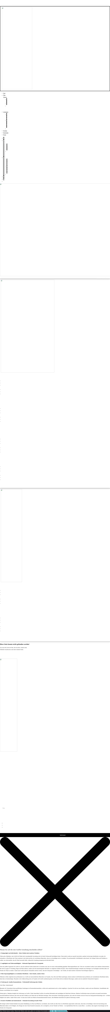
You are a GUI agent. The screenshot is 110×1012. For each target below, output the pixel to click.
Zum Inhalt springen (4, 1)
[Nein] (67, 1011)
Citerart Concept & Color (6, 4)
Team (8, 103)
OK (51, 1011)
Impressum (4, 831)
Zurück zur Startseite (5, 652)
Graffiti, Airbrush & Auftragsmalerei (10, 391)
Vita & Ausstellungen (6, 385)
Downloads (5, 132)
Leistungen (5, 112)
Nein (54, 1011)
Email (1, 808)
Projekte (5, 130)
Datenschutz (15, 831)
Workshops (8, 128)
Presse (4, 134)
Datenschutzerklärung (61, 1011)
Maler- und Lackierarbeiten (8, 389)
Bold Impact (63, 835)
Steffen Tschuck (5, 380)
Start (4, 93)
